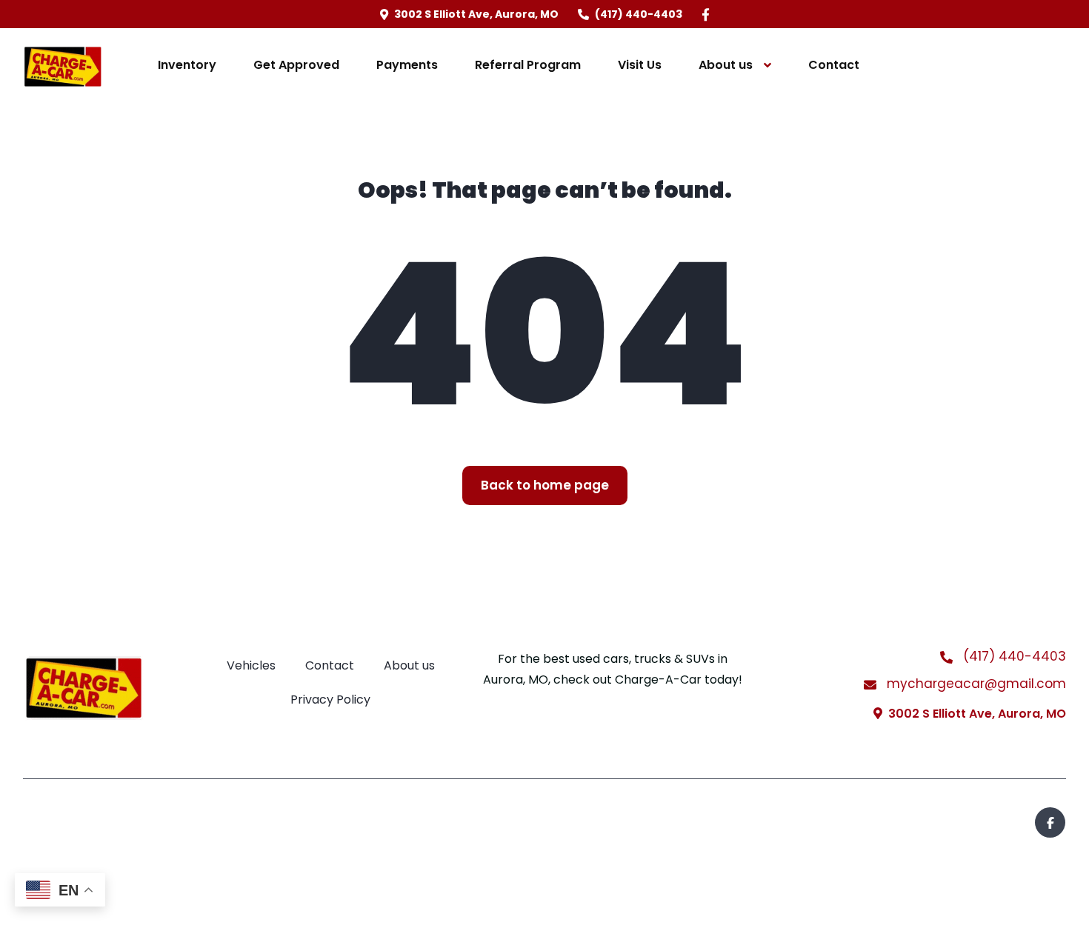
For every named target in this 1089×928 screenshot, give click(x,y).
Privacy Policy (330, 699)
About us (726, 64)
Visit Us (640, 64)
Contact (833, 64)
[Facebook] (706, 14)
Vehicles (251, 665)
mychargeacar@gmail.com (974, 683)
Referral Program (528, 64)
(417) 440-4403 (1012, 656)
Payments (407, 64)
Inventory (187, 64)
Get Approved (296, 64)
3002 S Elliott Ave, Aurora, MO (977, 713)
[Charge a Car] (63, 65)
